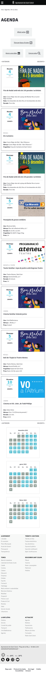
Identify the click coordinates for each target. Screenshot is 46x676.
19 (35, 444)
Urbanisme (4, 611)
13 (35, 510)
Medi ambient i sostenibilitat (9, 588)
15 (19, 444)
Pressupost (4, 549)
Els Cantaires (8, 136)
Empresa (3, 576)
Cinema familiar (15, 314)
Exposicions (28, 625)
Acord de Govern (6, 546)
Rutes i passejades (30, 565)
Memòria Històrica (6, 591)
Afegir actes (21, 32)
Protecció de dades (20, 669)
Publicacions (29, 628)
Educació (4, 573)
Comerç (3, 568)
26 (35, 448)
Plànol (27, 560)
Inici (2, 10)
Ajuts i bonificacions (31, 552)
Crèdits (38, 669)
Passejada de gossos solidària (14, 220)
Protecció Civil (5, 601)
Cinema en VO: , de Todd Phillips (17, 403)
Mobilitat (3, 594)
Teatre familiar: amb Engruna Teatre (23, 268)
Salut (2, 606)
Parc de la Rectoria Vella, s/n (17, 228)
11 (31, 440)
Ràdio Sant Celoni (30, 636)
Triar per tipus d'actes (21, 43)
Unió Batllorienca (6, 630)
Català (3, 565)
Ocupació (4, 596)
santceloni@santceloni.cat (9, 649)
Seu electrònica (29, 544)
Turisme (27, 563)
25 (27, 518)
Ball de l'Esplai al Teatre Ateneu (15, 357)
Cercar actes (33, 53)
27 (11, 452)
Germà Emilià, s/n (14, 277)
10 (27, 440)
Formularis (28, 633)
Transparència (5, 552)
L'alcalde (3, 539)
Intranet (28, 671)
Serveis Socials (5, 609)
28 (15, 452)
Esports (3, 581)
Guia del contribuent (31, 549)
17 (27, 444)
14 (27, 478)
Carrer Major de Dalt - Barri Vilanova (20, 145)
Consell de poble (6, 625)
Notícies (27, 623)
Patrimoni (28, 568)
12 (35, 440)
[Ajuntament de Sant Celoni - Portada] (23, 2)
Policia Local (5, 599)
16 (35, 478)
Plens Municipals (6, 544)
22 (19, 448)
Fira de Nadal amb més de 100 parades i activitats (22, 90)
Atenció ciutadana (6, 560)
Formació (4, 583)
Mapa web (8, 669)
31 (27, 452)
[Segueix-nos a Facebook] (8, 661)
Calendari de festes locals (8, 563)
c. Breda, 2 (12, 323)
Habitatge (4, 586)
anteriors (5, 62)
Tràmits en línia (29, 539)
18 (31, 444)
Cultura (3, 570)
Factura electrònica (30, 541)
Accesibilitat (19, 671)
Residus (3, 604)
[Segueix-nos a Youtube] (18, 661)
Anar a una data (11, 53)
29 (19, 452)
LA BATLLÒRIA (5, 617)
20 (11, 448)
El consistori (4, 541)
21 (15, 448)
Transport (4, 628)
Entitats (3, 578)
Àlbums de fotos (30, 630)
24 (27, 448)
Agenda (7, 10)
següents (41, 62)
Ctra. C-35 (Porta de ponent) (17, 412)
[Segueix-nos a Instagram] (13, 661)
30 (23, 452)
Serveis (3, 623)
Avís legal (31, 669)
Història (27, 570)
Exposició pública (30, 546)
